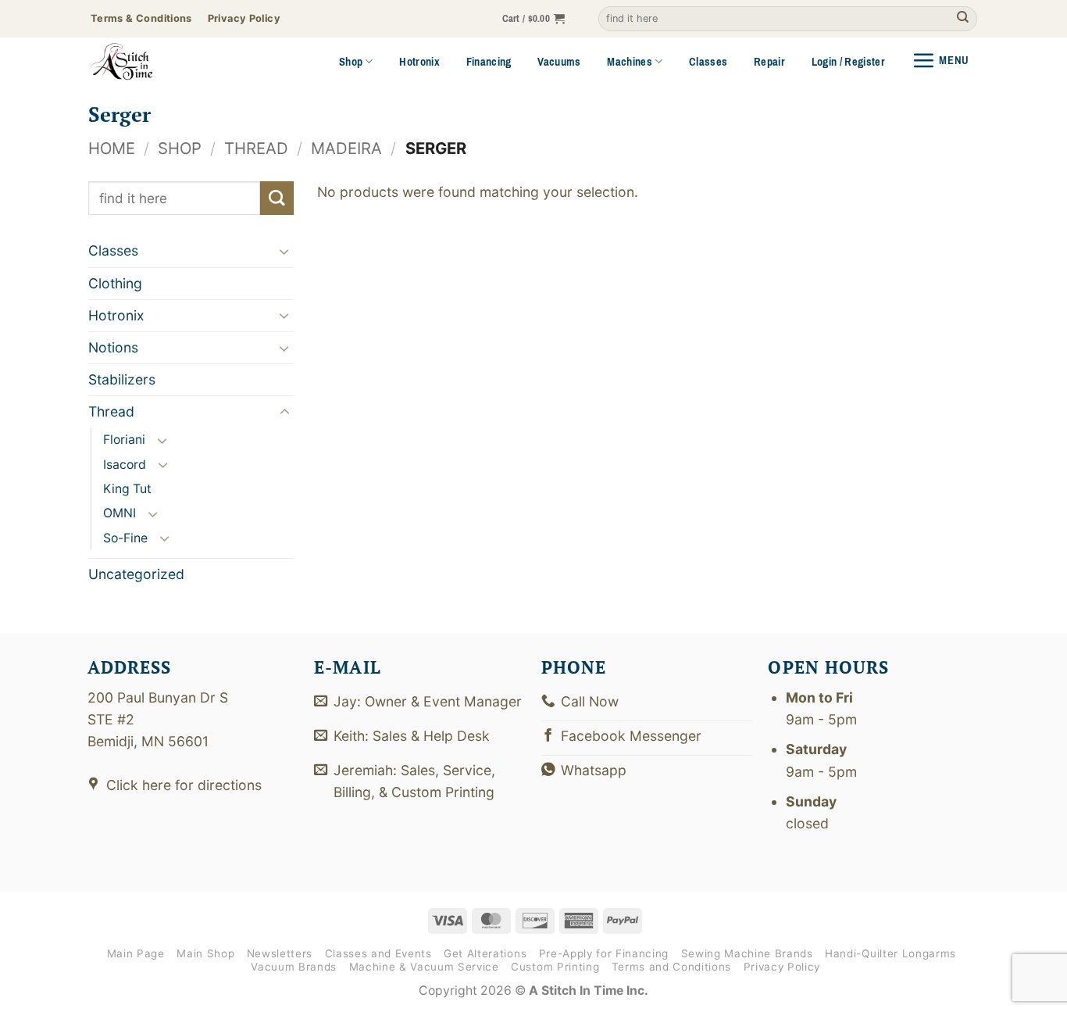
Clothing (115, 282)
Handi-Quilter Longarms (890, 953)
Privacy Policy (782, 966)
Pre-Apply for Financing (604, 953)
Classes (708, 62)
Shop (350, 62)
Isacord (124, 463)
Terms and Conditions (671, 966)
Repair (769, 62)
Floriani (124, 439)
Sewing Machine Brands (747, 953)
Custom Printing (555, 966)
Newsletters (279, 953)
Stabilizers (121, 379)
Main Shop (205, 953)
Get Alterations (485, 953)
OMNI (119, 513)
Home (111, 148)
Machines (629, 62)
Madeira (346, 148)
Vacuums (558, 62)
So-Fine (125, 537)
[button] (534, 19)
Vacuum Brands (294, 966)
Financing (489, 62)
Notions (113, 347)
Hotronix (419, 62)
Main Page (136, 953)
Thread (256, 148)
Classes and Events (378, 953)
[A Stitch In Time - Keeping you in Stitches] (143, 62)
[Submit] (963, 19)
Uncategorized (136, 574)
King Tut (127, 488)
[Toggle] (284, 251)
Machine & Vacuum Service (424, 966)
